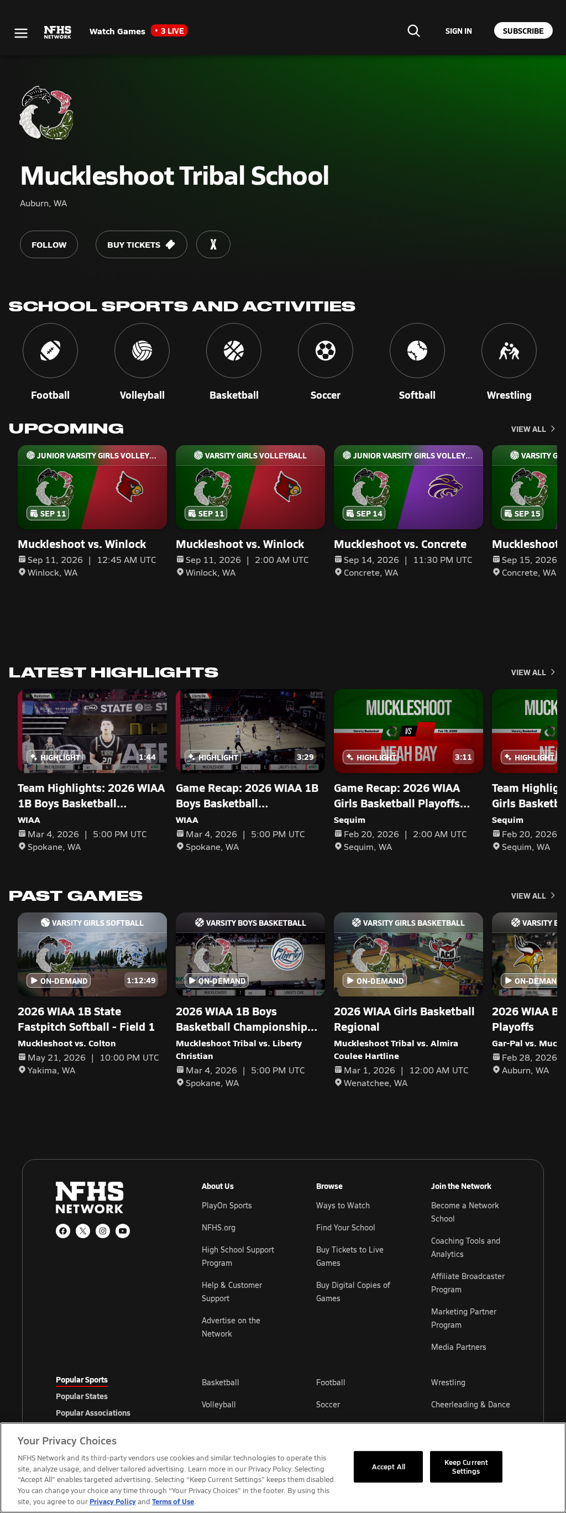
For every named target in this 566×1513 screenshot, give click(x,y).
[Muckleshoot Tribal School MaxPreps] (213, 244)
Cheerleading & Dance (470, 1404)
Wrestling (448, 1382)
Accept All (388, 1467)
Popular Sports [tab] (82, 1379)
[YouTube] (123, 1231)
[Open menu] (21, 33)
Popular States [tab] (82, 1396)
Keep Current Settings (466, 1466)
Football (330, 1382)
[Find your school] (413, 30)
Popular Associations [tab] (93, 1412)
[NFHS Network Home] (58, 32)
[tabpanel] (356, 1404)
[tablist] (111, 1395)
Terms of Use (173, 1501)
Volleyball (219, 1404)
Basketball (220, 1382)
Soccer (328, 1404)
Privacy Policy (113, 1501)
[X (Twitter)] (83, 1231)
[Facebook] (63, 1231)
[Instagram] (103, 1231)
